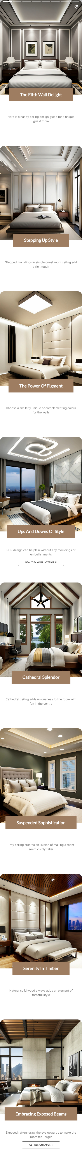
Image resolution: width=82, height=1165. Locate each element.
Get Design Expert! (40, 1145)
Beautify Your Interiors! (41, 562)
